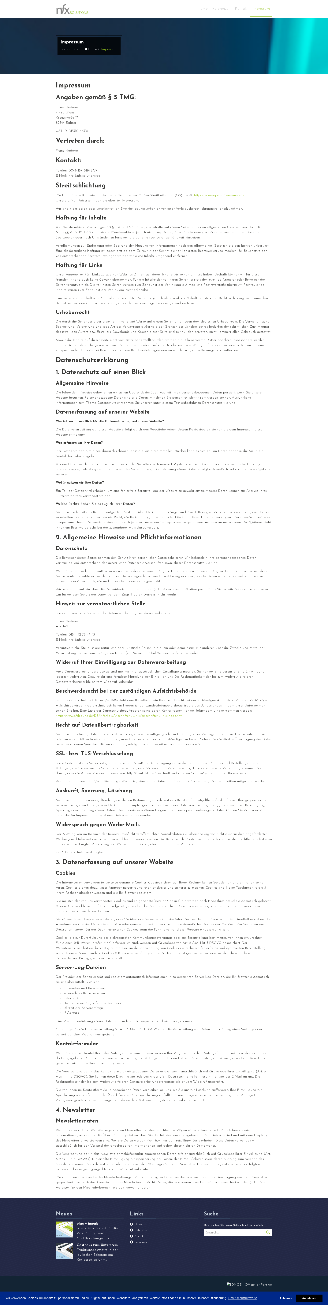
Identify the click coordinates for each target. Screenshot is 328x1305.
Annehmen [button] (309, 1298)
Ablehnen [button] (286, 1298)
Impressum (261, 9)
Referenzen (221, 9)
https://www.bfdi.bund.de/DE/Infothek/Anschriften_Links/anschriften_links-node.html (120, 716)
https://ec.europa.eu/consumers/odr (220, 195)
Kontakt (241, 9)
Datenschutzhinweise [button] (242, 1298)
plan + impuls (87, 1224)
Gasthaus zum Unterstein (97, 1245)
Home (203, 9)
